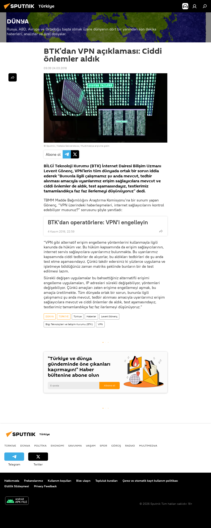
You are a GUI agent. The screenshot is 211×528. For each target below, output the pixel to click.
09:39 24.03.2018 (55, 68)
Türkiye (78, 316)
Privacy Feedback (45, 486)
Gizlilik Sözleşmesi (16, 486)
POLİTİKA (40, 445)
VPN (100, 324)
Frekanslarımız (33, 481)
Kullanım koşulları (59, 481)
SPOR (103, 445)
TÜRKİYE (64, 316)
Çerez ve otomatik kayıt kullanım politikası (150, 481)
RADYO (130, 445)
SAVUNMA (75, 445)
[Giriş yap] (194, 6)
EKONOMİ (57, 445)
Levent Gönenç (109, 316)
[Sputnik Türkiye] (20, 10)
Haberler (91, 316)
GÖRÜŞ (116, 445)
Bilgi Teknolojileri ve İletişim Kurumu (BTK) (69, 324)
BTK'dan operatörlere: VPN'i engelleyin (98, 222)
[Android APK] (17, 501)
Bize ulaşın (83, 481)
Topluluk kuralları (106, 481)
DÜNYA (50, 316)
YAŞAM (91, 445)
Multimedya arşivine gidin (95, 145)
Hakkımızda (11, 481)
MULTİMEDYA (148, 445)
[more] (161, 231)
